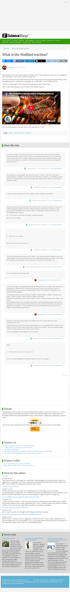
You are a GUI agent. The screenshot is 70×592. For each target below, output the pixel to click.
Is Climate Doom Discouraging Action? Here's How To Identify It (23, 453)
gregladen (6, 48)
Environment (29, 40)
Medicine (5, 42)
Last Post (5, 476)
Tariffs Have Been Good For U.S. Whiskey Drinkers (19, 446)
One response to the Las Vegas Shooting (15, 507)
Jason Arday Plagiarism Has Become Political (17, 464)
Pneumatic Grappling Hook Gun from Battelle (34, 539)
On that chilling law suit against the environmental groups (20, 497)
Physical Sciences (18, 40)
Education (51, 40)
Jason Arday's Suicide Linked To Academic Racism (18, 465)
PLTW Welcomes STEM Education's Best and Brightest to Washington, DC (57, 540)
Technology (26, 42)
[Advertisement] (35, 16)
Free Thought (36, 42)
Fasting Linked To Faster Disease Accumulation (18, 447)
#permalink (58, 168)
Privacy (31, 580)
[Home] (13, 35)
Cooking (10, 133)
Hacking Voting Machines (10, 486)
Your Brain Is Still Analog (11, 449)
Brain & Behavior (15, 42)
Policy (57, 40)
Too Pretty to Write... (8, 538)
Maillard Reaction (19, 133)
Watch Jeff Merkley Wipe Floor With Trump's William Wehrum (21, 514)
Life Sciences (6, 40)
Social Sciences (40, 40)
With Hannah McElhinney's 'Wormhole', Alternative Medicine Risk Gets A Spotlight (28, 451)
